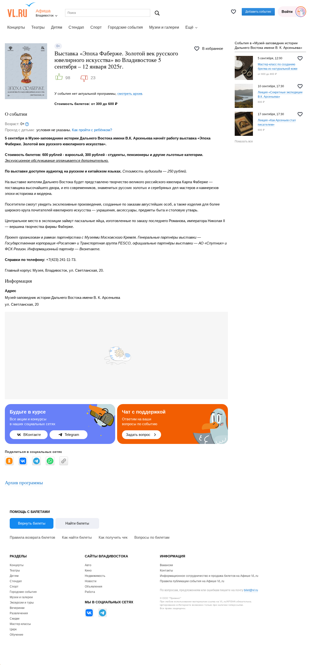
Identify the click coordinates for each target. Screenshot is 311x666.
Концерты (16, 27)
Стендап (76, 27)
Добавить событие (258, 11)
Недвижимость (95, 576)
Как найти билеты (77, 537)
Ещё (189, 27)
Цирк (13, 629)
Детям (56, 27)
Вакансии (166, 565)
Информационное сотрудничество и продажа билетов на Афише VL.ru (209, 576)
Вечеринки (17, 608)
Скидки (14, 618)
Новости (90, 581)
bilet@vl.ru (251, 590)
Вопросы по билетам (151, 537)
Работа (90, 592)
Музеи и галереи (164, 27)
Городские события (125, 27)
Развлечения (19, 613)
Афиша (43, 11)
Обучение (16, 634)
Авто (88, 565)
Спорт (96, 27)
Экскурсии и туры (22, 602)
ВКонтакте (32, 434)
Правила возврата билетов (32, 537)
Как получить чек (113, 537)
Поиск (157, 13)
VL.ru (21, 9)
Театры (38, 27)
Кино (88, 570)
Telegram (72, 434)
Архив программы (24, 482)
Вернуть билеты (31, 523)
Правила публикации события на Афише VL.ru (192, 581)
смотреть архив (129, 93)
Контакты (166, 570)
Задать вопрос (138, 434)
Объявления (93, 586)
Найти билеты (77, 523)
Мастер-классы (20, 624)
